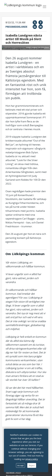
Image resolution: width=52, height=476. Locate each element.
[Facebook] (40, 22)
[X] (35, 22)
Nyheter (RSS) (13, 472)
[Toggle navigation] (44, 6)
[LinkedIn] (35, 27)
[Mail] (40, 27)
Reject (32, 465)
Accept (20, 465)
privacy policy (31, 459)
